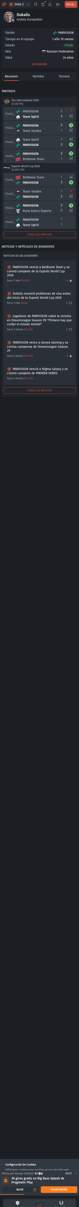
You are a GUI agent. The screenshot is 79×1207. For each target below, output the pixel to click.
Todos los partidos (39, 234)
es (57, 4)
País (8, 51)
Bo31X (19, 1189)
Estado (10, 45)
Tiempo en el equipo (19, 39)
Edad (8, 58)
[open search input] (35, 4)
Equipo (10, 32)
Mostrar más (39, 64)
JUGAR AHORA (59, 1189)
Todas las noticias (39, 390)
